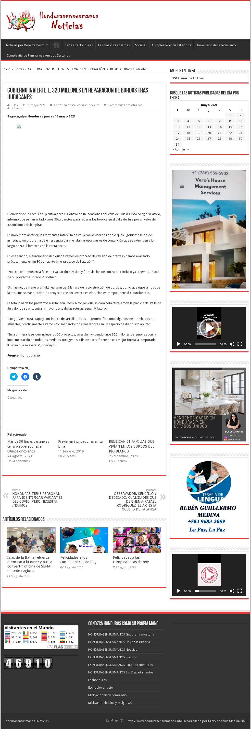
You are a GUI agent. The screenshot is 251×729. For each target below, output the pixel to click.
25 (188, 138)
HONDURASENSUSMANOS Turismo (112, 657)
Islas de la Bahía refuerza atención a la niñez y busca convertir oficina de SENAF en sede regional (29, 564)
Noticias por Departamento (25, 45)
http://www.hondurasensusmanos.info (155, 721)
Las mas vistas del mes (114, 45)
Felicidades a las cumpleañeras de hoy (131, 559)
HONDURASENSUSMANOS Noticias (112, 649)
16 (240, 127)
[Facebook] (112, 721)
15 (230, 127)
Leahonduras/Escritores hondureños (56, 44)
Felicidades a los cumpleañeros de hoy (78, 559)
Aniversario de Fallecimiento (216, 45)
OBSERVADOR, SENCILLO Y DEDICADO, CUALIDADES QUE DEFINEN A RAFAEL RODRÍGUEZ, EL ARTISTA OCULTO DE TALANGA (132, 499)
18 (188, 133)
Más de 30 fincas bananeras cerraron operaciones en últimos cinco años (28, 446)
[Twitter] (116, 721)
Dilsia (15, 105)
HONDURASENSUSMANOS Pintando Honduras (120, 665)
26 (198, 138)
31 (177, 144)
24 (177, 138)
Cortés (19, 69)
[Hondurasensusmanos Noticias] (54, 19)
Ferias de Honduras (79, 45)
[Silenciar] (231, 344)
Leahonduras (97, 680)
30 (240, 138)
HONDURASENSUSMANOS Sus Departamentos (120, 672)
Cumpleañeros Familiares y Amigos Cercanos (38, 55)
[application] (209, 328)
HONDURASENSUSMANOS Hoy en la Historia (119, 642)
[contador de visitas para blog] (28, 663)
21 (219, 133)
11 (188, 127)
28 (219, 138)
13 (209, 127)
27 (209, 138)
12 (198, 127)
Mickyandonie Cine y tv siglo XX (110, 703)
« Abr (176, 149)
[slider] (205, 344)
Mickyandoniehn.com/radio (107, 695)
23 (240, 133)
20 (209, 133)
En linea (188, 78)
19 (198, 133)
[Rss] (108, 721)
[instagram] (122, 721)
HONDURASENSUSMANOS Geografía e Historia (121, 634)
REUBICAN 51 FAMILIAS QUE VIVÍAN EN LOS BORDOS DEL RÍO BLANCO (131, 446)
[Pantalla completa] (239, 344)
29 (230, 138)
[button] (209, 328)
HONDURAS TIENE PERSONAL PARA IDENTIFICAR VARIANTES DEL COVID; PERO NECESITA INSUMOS (37, 497)
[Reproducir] (178, 344)
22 (230, 133)
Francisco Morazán (76, 105)
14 (219, 127)
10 (177, 127)
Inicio (6, 69)
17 (177, 133)
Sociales (141, 45)
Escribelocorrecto (100, 687)
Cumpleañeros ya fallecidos (171, 45)
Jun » (185, 149)
